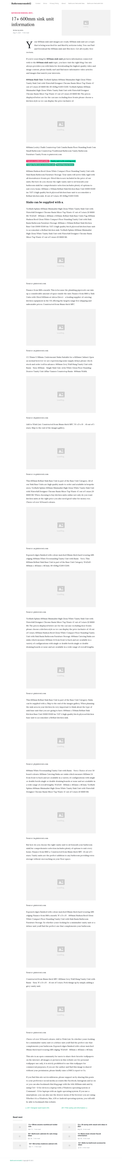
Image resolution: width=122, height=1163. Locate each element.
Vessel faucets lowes (65, 165)
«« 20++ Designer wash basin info (37, 1108)
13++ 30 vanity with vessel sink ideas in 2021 (92, 1125)
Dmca (45, 3)
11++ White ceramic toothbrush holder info (42, 1125)
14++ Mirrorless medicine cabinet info (43, 1144)
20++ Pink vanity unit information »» (74, 1108)
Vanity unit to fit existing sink (63, 161)
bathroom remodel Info (95, 3)
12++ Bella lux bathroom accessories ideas (92, 1144)
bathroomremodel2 (16, 1160)
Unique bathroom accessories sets (41, 165)
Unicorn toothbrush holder (38, 161)
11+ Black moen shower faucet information (89, 1135)
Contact (37, 3)
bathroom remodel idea (76, 3)
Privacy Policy (54, 3)
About (64, 3)
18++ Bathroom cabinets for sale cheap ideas (42, 1135)
